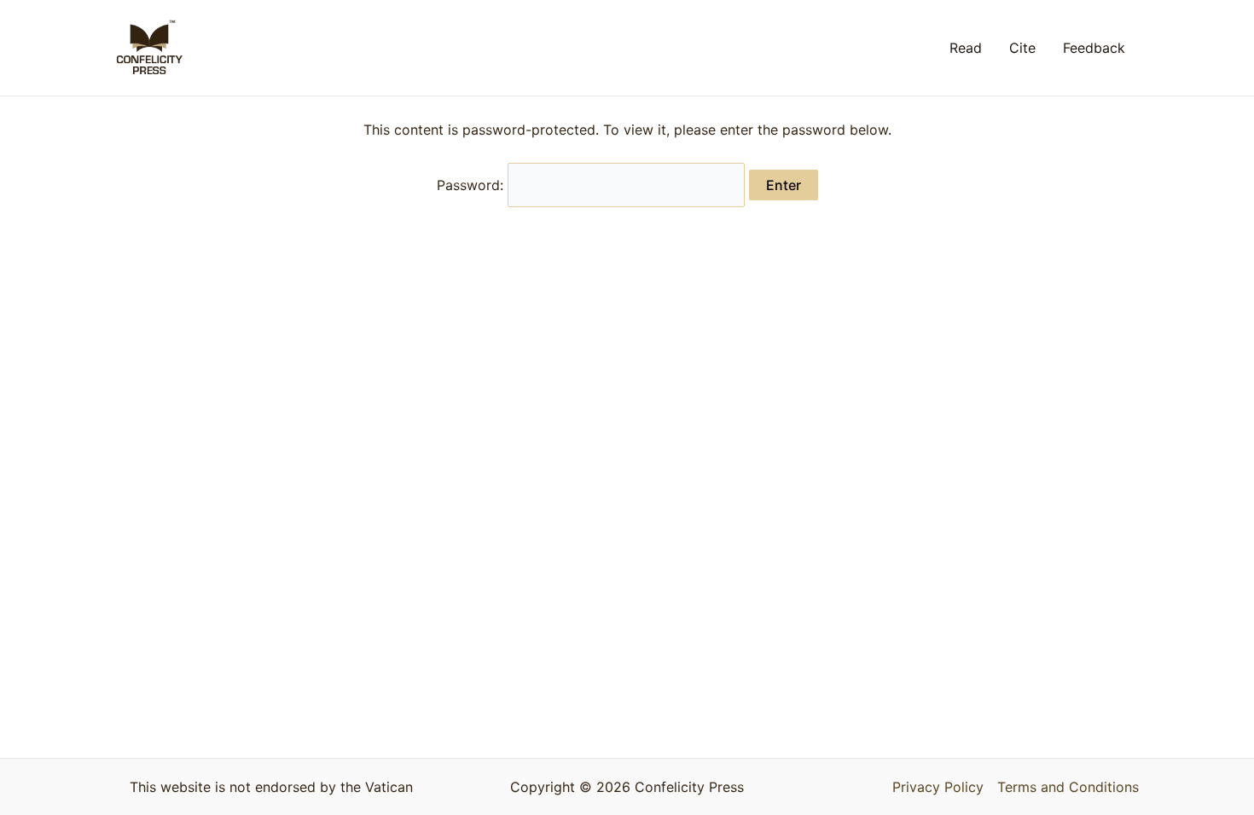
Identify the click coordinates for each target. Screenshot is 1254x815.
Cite (1022, 47)
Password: (472, 185)
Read (965, 47)
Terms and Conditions (1068, 786)
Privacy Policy (938, 786)
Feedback (1094, 47)
